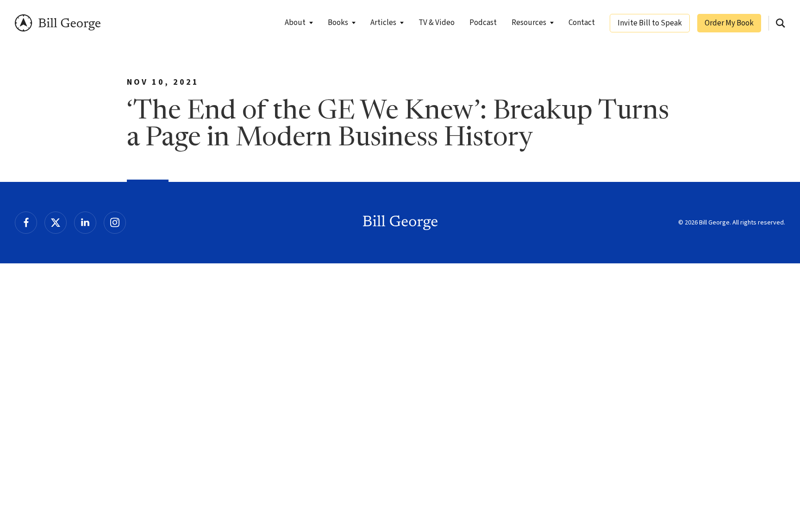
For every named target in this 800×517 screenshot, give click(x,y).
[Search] (780, 23)
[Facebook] (26, 223)
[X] (55, 223)
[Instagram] (115, 223)
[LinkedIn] (85, 223)
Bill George (57, 23)
